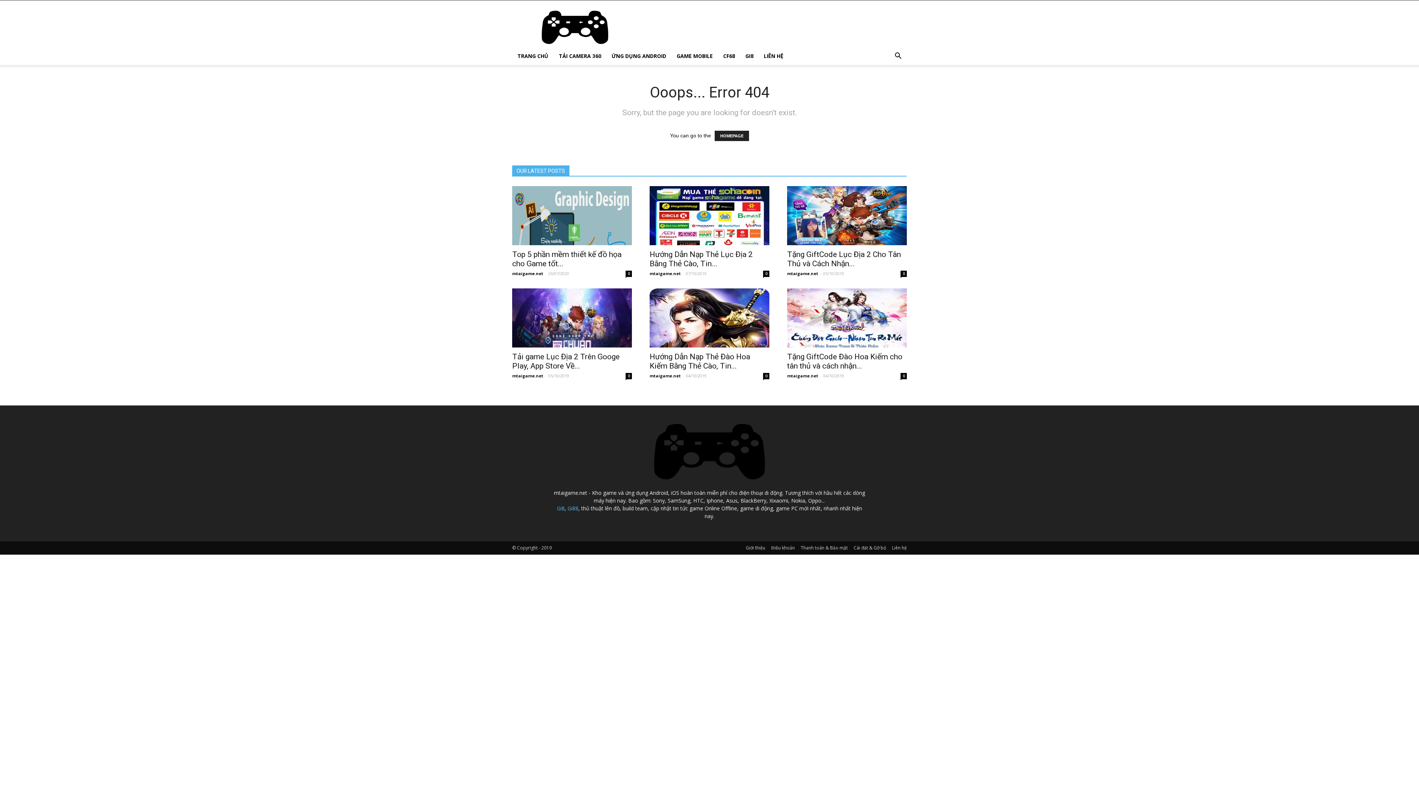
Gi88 (573, 508)
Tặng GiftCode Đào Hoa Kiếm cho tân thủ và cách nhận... (844, 361)
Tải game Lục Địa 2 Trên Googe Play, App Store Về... (566, 361)
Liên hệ (773, 55)
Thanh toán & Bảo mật (824, 548)
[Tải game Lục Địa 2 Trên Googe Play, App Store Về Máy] (572, 317)
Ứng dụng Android (639, 55)
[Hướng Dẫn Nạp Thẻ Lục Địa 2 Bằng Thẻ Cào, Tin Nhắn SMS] (709, 215)
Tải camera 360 (580, 55)
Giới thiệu (755, 548)
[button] (898, 56)
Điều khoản (783, 548)
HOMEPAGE (731, 136)
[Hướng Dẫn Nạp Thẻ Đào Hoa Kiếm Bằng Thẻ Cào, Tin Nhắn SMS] (709, 317)
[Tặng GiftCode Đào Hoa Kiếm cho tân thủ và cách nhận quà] (847, 317)
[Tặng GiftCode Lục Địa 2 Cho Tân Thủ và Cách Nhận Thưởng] (847, 215)
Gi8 (749, 55)
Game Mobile (695, 55)
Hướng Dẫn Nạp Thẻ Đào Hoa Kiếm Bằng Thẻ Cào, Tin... (700, 361)
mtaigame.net (527, 273)
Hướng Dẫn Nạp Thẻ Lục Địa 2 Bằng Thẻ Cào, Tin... (701, 259)
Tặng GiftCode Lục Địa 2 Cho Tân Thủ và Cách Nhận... (844, 259)
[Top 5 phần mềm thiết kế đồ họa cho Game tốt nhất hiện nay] (572, 215)
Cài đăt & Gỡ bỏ (870, 548)
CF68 (729, 55)
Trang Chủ (532, 55)
